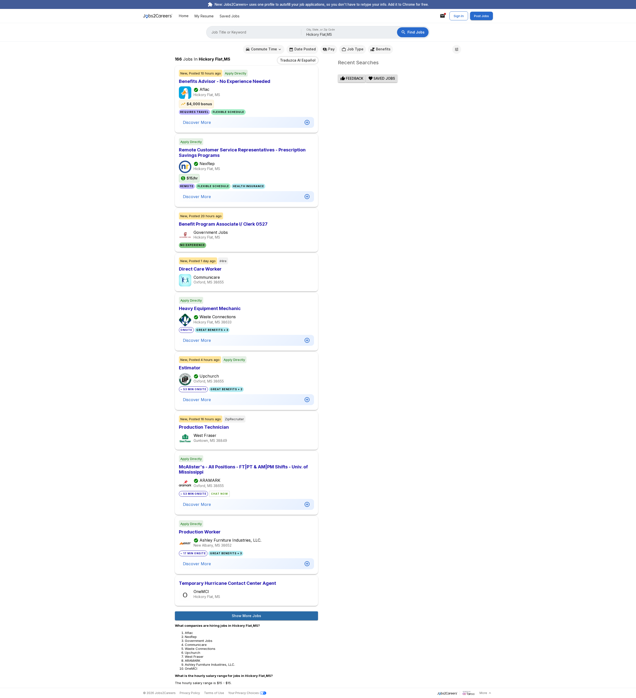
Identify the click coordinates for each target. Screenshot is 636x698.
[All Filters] (456, 49)
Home (184, 16)
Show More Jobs (246, 616)
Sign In (459, 16)
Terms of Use (214, 693)
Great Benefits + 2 (226, 389)
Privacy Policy (190, 693)
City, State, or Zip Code (320, 29)
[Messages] (442, 16)
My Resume (204, 16)
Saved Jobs (229, 16)
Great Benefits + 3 (212, 330)
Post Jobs (481, 16)
